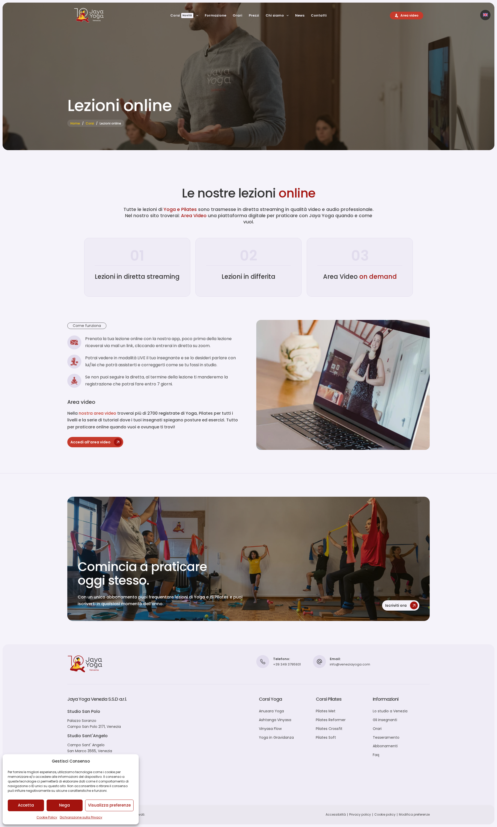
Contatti (319, 15)
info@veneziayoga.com (350, 664)
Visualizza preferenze (109, 805)
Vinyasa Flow (270, 728)
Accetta (26, 805)
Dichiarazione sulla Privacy (81, 817)
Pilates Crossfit (329, 728)
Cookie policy (385, 814)
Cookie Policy (46, 817)
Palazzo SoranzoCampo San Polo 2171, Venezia (94, 723)
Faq (376, 754)
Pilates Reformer (331, 719)
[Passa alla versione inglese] (485, 15)
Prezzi (254, 15)
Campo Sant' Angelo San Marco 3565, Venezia (89, 747)
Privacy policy (360, 814)
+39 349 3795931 (287, 664)
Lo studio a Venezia (390, 711)
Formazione (215, 15)
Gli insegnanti (385, 719)
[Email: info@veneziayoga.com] (319, 661)
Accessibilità (336, 814)
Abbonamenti (385, 746)
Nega (64, 805)
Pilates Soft (326, 737)
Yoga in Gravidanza (276, 737)
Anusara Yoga (271, 711)
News (299, 15)
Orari (237, 15)
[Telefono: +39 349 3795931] (262, 661)
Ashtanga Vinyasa (275, 719)
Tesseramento (386, 737)
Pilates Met (325, 711)
